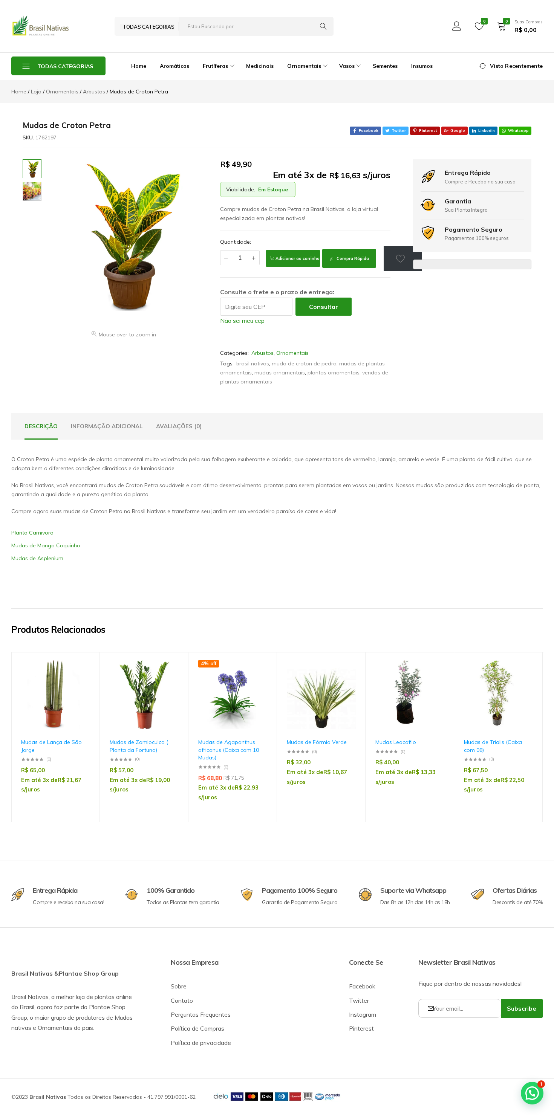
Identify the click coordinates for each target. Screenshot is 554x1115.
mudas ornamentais (279, 372)
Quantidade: (235, 241)
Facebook (362, 986)
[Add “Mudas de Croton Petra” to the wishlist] (403, 258)
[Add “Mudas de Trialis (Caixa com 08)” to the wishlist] (523, 682)
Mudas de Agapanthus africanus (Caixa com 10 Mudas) (228, 750)
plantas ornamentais (334, 372)
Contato (182, 1000)
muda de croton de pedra (304, 363)
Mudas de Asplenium (37, 558)
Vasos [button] (347, 66)
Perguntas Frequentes (201, 1014)
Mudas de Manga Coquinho (45, 545)
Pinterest (361, 1028)
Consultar (323, 306)
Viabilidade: (240, 189)
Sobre (179, 986)
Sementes (385, 66)
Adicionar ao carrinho (297, 258)
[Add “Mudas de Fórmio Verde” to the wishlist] (346, 682)
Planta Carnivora (32, 532)
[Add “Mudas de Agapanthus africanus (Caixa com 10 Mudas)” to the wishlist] (258, 682)
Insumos (422, 66)
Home (138, 66)
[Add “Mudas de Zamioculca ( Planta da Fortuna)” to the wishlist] (169, 682)
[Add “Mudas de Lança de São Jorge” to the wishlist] (80, 682)
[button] (80, 701)
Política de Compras (197, 1028)
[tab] (41, 426)
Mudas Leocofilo (395, 742)
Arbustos (262, 353)
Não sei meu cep (242, 320)
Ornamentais (292, 353)
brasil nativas (252, 363)
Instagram (362, 1014)
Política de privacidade (201, 1042)
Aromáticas (174, 66)
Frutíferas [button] (215, 66)
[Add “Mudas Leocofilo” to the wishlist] (435, 682)
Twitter (359, 1000)
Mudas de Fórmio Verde (317, 742)
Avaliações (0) (179, 426)
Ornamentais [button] (304, 66)
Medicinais (260, 66)
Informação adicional (107, 426)
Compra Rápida (352, 258)
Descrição (41, 426)
